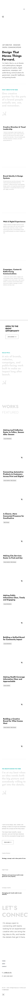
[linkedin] (3, 994)
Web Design (13, 480)
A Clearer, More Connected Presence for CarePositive (13, 515)
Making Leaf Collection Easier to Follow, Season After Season (13, 432)
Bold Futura (6, 989)
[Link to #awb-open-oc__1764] (3, 17)
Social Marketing (7, 438)
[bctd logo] (12, 3)
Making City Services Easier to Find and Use (13, 556)
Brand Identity (7, 480)
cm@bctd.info (8, 973)
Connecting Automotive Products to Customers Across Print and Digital (13, 474)
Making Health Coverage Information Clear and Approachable (14, 679)
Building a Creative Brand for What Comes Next (13, 720)
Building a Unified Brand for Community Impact (14, 638)
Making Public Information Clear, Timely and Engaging (14, 597)
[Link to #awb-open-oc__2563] (21, 457)
